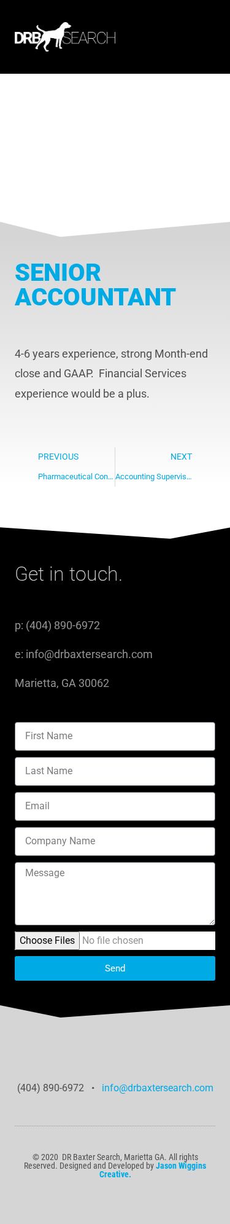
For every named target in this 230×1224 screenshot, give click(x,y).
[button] (175, 37)
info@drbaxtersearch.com (156, 1088)
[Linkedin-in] (115, 1149)
